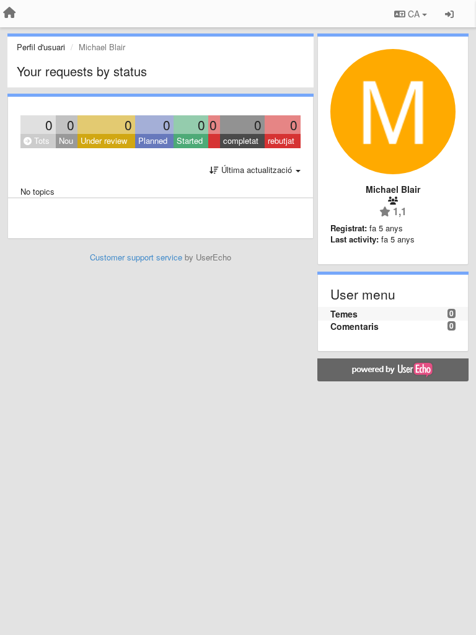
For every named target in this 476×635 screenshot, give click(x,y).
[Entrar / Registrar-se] (449, 13)
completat (240, 140)
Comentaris (354, 326)
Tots (41, 140)
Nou (66, 140)
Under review (104, 140)
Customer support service (136, 257)
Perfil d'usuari (41, 47)
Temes (344, 314)
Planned (152, 140)
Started (190, 140)
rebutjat (281, 140)
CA (413, 13)
